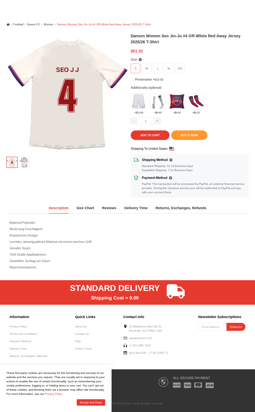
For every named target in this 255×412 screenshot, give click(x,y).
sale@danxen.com (140, 338)
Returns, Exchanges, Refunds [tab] (181, 208)
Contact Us (82, 333)
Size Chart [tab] (85, 208)
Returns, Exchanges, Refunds (28, 356)
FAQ (78, 341)
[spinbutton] (145, 121)
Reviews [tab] (109, 208)
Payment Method (20, 341)
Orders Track (83, 348)
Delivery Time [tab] (136, 208)
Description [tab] (59, 208)
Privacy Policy (18, 326)
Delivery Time (18, 348)
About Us (81, 326)
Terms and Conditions (23, 333)
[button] (134, 121)
